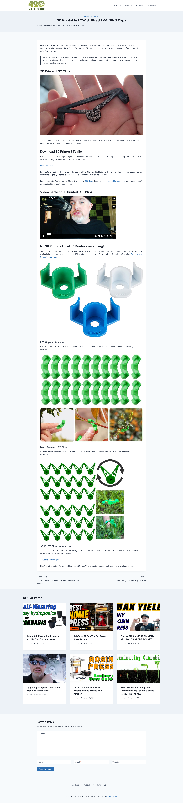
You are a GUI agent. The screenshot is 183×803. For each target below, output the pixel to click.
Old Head (89, 181)
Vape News (151, 5)
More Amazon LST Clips (53, 447)
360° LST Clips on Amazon (55, 546)
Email (78, 762)
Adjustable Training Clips (50, 560)
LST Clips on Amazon (52, 342)
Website (115, 762)
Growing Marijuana (91, 16)
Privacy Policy (88, 785)
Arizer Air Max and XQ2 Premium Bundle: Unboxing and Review (60, 580)
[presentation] (44, 617)
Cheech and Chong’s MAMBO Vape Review (128, 579)
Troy (30, 643)
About (141, 5)
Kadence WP (111, 796)
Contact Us (101, 785)
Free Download (46, 166)
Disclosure (76, 785)
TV (135, 5)
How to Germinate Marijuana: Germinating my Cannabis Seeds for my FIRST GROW (137, 690)
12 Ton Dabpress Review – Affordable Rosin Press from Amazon (87, 690)
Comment (43, 733)
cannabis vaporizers (116, 181)
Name (41, 762)
